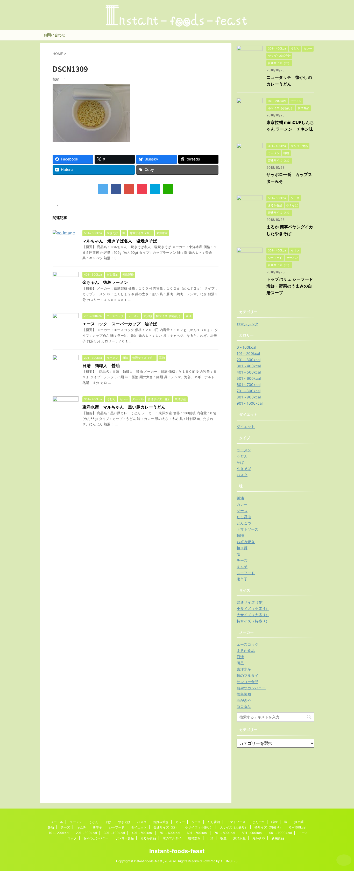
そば (240, 462)
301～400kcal (249, 366)
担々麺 (242, 548)
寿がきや (244, 700)
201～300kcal (248, 359)
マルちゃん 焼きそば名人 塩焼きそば (119, 240)
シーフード (246, 573)
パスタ (242, 475)
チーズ (242, 560)
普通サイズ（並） (251, 602)
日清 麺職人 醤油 (101, 365)
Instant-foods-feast (177, 851)
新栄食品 (244, 706)
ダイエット (246, 426)
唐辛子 (242, 579)
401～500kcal (249, 372)
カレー (242, 504)
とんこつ (244, 523)
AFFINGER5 (229, 861)
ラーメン (244, 450)
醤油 (240, 498)
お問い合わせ (54, 35)
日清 (240, 657)
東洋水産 (244, 669)
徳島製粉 (244, 694)
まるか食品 (246, 650)
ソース (242, 510)
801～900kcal (249, 397)
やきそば (244, 468)
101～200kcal (248, 353)
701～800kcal (248, 391)
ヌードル (57, 822)
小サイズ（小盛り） (253, 608)
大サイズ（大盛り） (253, 615)
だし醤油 (244, 517)
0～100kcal (246, 347)
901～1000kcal (250, 403)
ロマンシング (247, 324)
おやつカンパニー (251, 688)
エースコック (247, 644)
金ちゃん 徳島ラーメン (105, 282)
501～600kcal (249, 378)
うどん (242, 456)
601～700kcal (248, 384)
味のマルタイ (247, 675)
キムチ (242, 566)
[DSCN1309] (155, 189)
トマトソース (247, 529)
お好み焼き (246, 541)
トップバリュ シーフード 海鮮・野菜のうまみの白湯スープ (291, 286)
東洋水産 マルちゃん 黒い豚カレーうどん (123, 407)
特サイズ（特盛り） (253, 621)
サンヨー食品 (247, 681)
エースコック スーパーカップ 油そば (119, 323)
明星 (240, 663)
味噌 (240, 535)
